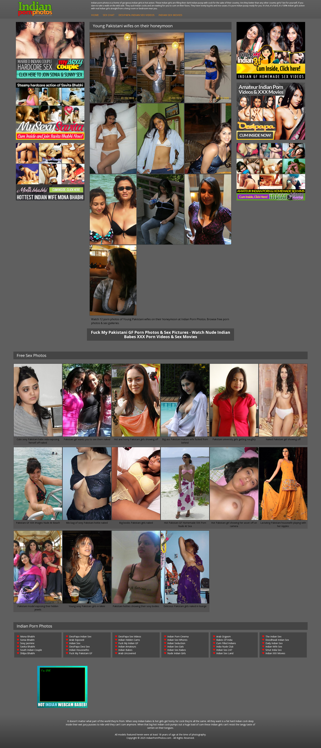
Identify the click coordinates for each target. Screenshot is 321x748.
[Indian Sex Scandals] (271, 171)
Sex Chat (109, 15)
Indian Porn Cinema (178, 636)
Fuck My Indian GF (128, 643)
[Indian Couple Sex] (50, 50)
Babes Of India (224, 639)
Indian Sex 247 (224, 649)
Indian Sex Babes (176, 649)
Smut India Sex (273, 649)
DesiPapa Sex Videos (129, 636)
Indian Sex (74, 643)
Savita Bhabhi (27, 646)
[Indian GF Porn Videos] (271, 50)
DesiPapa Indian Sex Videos (136, 15)
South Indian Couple (31, 649)
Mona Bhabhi (27, 636)
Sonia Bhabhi (27, 639)
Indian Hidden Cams (129, 639)
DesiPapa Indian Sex (80, 636)
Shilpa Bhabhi (27, 653)
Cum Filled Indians (226, 643)
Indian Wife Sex (273, 646)
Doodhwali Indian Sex (277, 639)
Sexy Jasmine (27, 643)
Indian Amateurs (127, 646)
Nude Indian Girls (176, 653)
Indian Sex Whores (177, 639)
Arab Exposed (76, 639)
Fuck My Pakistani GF (80, 653)
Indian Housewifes (79, 649)
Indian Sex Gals (175, 646)
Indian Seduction (176, 643)
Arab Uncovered (127, 653)
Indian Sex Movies (170, 15)
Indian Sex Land (224, 653)
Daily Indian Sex (274, 643)
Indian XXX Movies (275, 653)
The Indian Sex (273, 636)
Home (95, 15)
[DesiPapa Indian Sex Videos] (271, 111)
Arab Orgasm (223, 636)
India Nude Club (224, 646)
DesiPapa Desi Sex (79, 646)
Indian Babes (125, 649)
